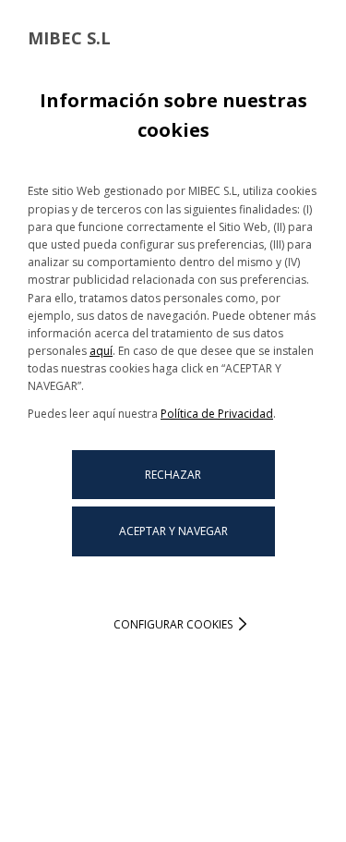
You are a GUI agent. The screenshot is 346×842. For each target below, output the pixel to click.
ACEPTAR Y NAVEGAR (173, 531)
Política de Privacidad (217, 413)
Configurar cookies (173, 624)
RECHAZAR (173, 474)
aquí (101, 351)
